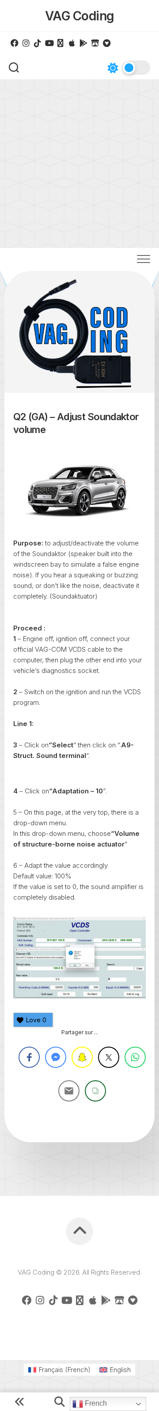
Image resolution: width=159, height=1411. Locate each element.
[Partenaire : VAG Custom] (95, 43)
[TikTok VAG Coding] (38, 43)
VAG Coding (79, 15)
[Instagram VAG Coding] (26, 43)
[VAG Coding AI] (60, 43)
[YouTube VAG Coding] (49, 43)
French (95, 1403)
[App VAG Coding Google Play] (83, 43)
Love (36, 1020)
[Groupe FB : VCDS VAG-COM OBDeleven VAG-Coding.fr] (15, 43)
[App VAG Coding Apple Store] (72, 43)
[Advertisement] (79, 164)
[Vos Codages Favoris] (106, 43)
